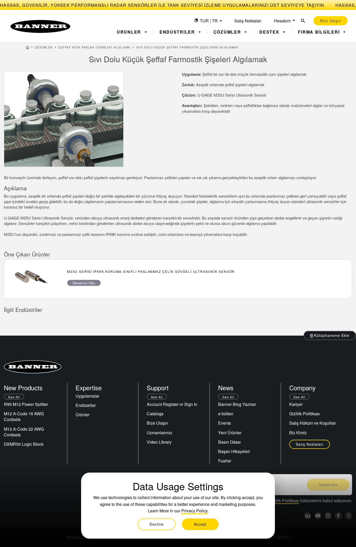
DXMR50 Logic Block (24, 444)
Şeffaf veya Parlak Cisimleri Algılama (94, 47)
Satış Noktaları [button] (309, 444)
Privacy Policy (194, 511)
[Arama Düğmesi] (303, 21)
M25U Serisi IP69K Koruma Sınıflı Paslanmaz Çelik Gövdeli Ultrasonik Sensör (151, 271)
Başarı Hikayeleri (234, 451)
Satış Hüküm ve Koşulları (312, 423)
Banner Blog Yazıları (237, 404)
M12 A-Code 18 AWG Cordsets (24, 416)
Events (224, 423)
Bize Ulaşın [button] (330, 20)
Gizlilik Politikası (304, 414)
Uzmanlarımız (159, 433)
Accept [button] (200, 524)
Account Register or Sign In (172, 404)
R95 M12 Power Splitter (26, 404)
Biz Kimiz (298, 433)
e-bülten (225, 414)
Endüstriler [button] (178, 32)
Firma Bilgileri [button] (319, 32)
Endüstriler (86, 405)
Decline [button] (157, 524)
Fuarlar (224, 461)
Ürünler (82, 415)
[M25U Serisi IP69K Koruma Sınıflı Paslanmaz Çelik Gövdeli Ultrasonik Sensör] (31, 278)
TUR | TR (209, 20)
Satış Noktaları (247, 20)
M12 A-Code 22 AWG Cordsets (24, 432)
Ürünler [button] (130, 32)
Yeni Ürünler (229, 433)
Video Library (159, 442)
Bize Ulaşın (157, 423)
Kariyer (296, 404)
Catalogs (155, 414)
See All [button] (14, 397)
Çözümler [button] (228, 32)
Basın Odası (229, 442)
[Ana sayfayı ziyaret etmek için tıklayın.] (40, 26)
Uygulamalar (87, 396)
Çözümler (44, 47)
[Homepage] (27, 48)
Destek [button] (270, 32)
